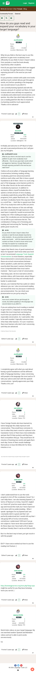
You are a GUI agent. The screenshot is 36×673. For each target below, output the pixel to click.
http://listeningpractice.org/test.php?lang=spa (18, 586)
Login (25, 3)
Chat (15, 9)
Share (26, 114)
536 (24, 483)
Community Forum (6, 14)
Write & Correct (6, 9)
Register (32, 3)
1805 (24, 135)
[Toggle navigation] (3, 3)
